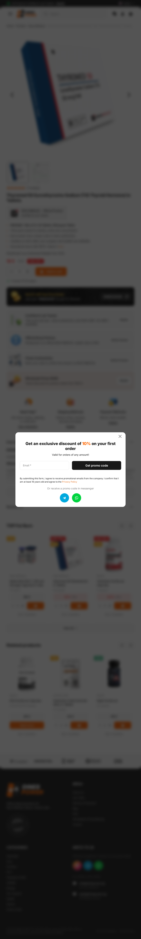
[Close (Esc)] (122, 436)
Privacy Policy (69, 481)
